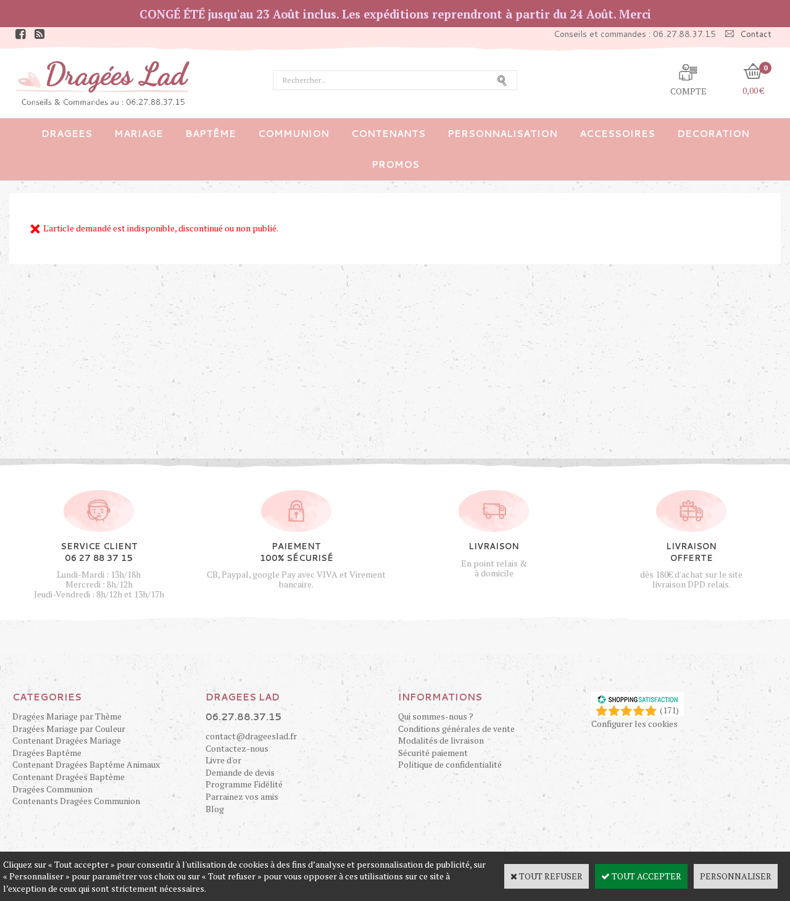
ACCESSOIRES (617, 133)
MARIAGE (138, 133)
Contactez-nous (237, 748)
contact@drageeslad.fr (251, 736)
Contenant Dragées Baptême (68, 777)
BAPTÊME (210, 133)
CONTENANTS (388, 133)
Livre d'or (223, 760)
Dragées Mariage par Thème (67, 716)
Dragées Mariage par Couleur (68, 728)
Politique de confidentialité (450, 764)
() (669, 710)
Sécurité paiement (433, 752)
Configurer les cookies (634, 723)
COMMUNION (293, 133)
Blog (215, 809)
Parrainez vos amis (242, 796)
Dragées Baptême (46, 752)
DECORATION (713, 133)
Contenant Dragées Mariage (66, 740)
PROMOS (395, 164)
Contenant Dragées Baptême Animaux (86, 764)
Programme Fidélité (244, 784)
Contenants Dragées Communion (76, 801)
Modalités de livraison (441, 740)
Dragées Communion (52, 789)
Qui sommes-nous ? (435, 716)
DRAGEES (66, 133)
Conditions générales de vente (456, 728)
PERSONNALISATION (502, 133)
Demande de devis (240, 772)
